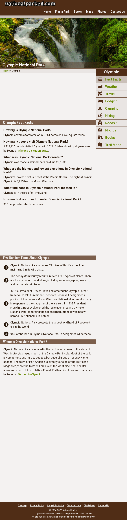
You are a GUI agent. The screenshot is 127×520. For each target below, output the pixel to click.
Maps (89, 11)
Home (47, 11)
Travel (110, 94)
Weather (111, 87)
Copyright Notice (55, 505)
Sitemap (22, 505)
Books (78, 11)
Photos (101, 11)
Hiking (110, 116)
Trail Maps (113, 145)
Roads (110, 123)
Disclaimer (89, 505)
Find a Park (62, 11)
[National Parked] (30, 4)
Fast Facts (113, 79)
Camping (111, 108)
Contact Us (118, 11)
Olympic (111, 72)
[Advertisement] (48, 96)
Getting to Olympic (29, 374)
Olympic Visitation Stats (33, 150)
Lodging (111, 101)
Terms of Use (74, 505)
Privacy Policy (37, 505)
